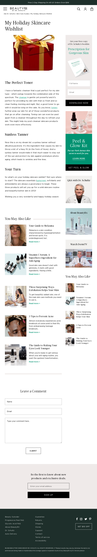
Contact (38, 534)
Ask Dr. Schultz (9, 14)
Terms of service (42, 537)
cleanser (23, 97)
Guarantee (39, 517)
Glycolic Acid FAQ (13, 523)
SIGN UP (48, 495)
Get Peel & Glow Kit (78, 169)
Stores (38, 527)
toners (54, 107)
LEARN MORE (78, 158)
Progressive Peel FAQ (14, 520)
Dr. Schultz (9, 530)
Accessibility (40, 540)
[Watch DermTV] (79, 258)
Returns (38, 520)
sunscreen (41, 180)
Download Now (78, 103)
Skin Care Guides (23, 14)
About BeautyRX (12, 527)
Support (38, 530)
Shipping (39, 523)
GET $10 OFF (84, 526)
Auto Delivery (11, 534)
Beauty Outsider (12, 517)
